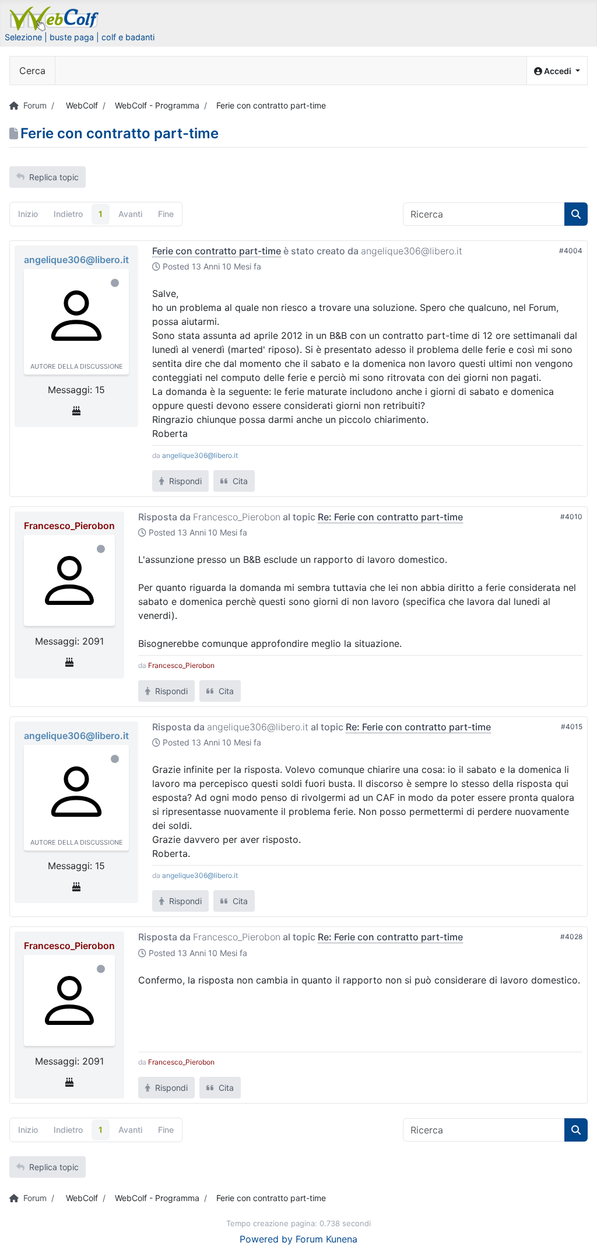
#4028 (571, 936)
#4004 (570, 250)
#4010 (571, 516)
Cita (239, 481)
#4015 (571, 726)
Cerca (32, 70)
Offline (115, 283)
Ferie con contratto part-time (216, 251)
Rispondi (184, 481)
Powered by (266, 1239)
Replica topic (54, 177)
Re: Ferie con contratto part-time (390, 517)
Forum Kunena (326, 1239)
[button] (557, 71)
